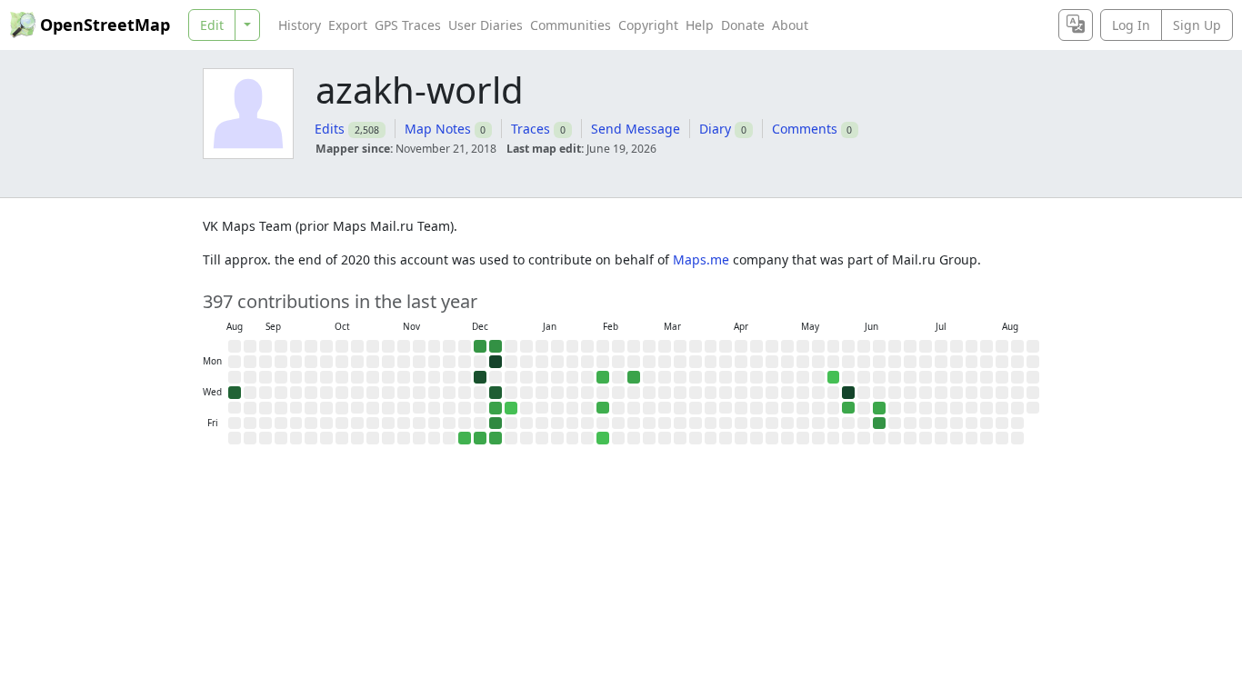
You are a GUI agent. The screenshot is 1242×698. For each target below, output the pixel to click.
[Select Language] (1075, 25)
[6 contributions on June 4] (848, 408)
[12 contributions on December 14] (480, 346)
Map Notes (438, 128)
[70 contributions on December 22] (495, 361)
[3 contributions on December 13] (464, 438)
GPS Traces (408, 25)
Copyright (648, 25)
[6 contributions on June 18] (879, 408)
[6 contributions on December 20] (480, 438)
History (299, 25)
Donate (743, 25)
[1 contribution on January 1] (511, 408)
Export (347, 25)
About (790, 25)
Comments (804, 128)
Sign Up (1197, 25)
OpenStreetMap (105, 24)
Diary (715, 128)
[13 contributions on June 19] (879, 423)
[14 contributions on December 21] (495, 346)
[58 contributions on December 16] (480, 377)
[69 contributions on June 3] (848, 392)
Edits (330, 128)
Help (700, 25)
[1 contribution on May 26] (833, 377)
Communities (570, 25)
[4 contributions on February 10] (602, 377)
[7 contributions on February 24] (633, 377)
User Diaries (485, 25)
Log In (1131, 25)
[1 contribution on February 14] (602, 438)
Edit (212, 25)
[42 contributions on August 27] (234, 392)
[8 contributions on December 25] (495, 408)
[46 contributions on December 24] (495, 392)
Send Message (635, 128)
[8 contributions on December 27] (495, 438)
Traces (530, 128)
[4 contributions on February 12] (602, 408)
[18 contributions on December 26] (495, 423)
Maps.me (701, 259)
